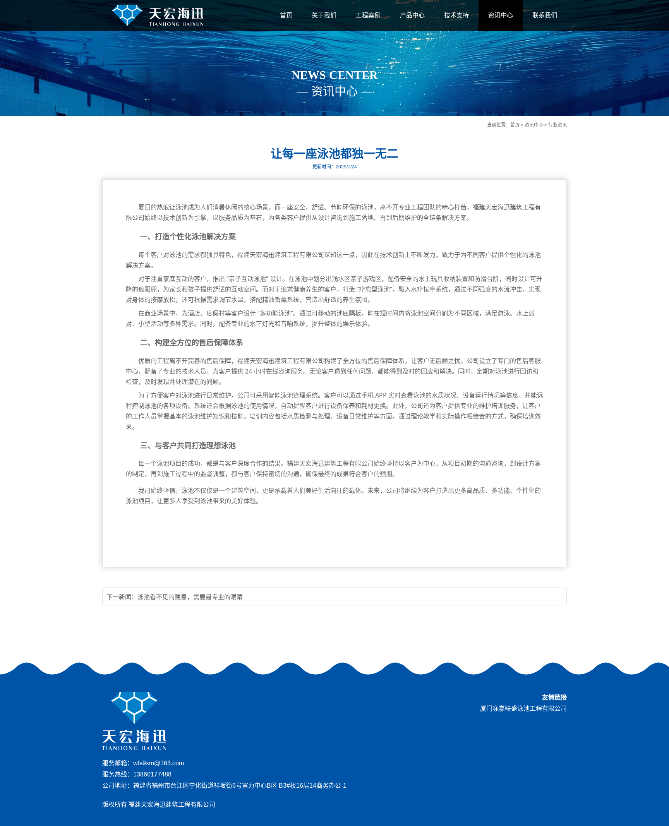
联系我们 (544, 15)
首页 (286, 15)
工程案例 (368, 15)
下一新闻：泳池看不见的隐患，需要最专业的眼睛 (174, 597)
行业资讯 (557, 125)
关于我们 (324, 15)
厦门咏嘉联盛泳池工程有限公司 (523, 708)
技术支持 (456, 15)
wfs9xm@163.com (158, 763)
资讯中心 (500, 15)
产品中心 (412, 15)
